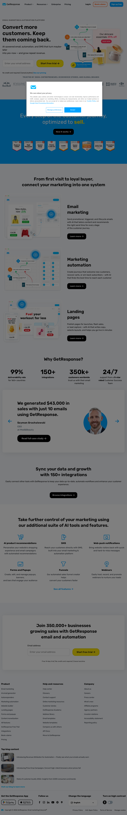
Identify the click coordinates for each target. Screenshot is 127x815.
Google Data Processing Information (42, 103)
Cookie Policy (91, 101)
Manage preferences (54, 110)
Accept (72, 110)
